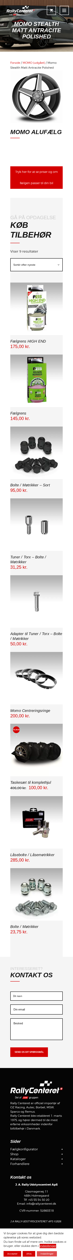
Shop (14, 1154)
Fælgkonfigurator (24, 1149)
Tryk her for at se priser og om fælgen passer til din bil (36, 177)
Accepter (12, 1253)
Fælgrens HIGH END (28, 341)
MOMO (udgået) (34, 62)
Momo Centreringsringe (30, 711)
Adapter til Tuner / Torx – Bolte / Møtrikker (36, 636)
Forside (15, 62)
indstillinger (48, 1246)
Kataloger (18, 1159)
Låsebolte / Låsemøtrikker (32, 855)
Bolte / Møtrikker (24, 927)
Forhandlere (19, 1164)
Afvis (28, 1253)
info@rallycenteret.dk (41, 1203)
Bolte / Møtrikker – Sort (30, 485)
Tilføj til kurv (36, 334)
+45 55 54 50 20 (38, 1200)
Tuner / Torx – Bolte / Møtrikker (28, 559)
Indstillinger (46, 1253)
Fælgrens (18, 413)
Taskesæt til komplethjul (30, 782)
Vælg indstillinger (36, 478)
